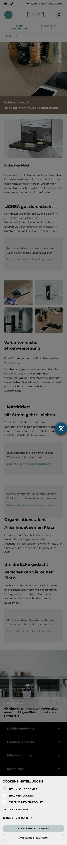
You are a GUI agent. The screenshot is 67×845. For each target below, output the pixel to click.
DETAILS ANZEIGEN (15, 809)
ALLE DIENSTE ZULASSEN (33, 828)
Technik (8, 817)
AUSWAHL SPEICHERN (33, 837)
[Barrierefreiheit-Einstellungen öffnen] (61, 428)
